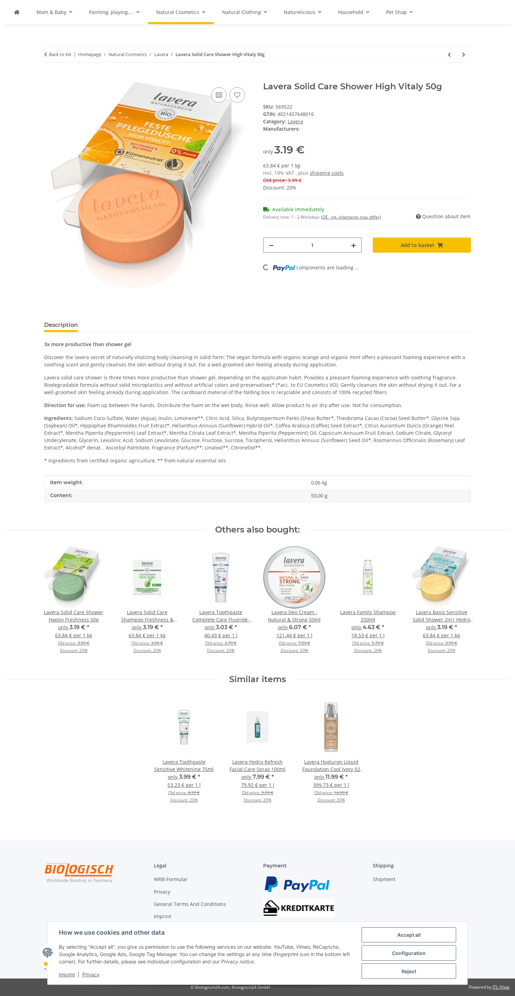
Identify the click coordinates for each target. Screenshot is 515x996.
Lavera (295, 121)
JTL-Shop (501, 987)
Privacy (90, 974)
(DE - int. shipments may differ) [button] (351, 217)
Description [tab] (61, 325)
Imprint (67, 974)
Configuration (409, 953)
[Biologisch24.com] (17, 12)
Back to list (60, 54)
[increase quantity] (353, 245)
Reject (408, 971)
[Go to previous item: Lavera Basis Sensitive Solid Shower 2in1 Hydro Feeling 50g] (449, 54)
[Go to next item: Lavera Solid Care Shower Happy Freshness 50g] (463, 54)
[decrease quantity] (271, 245)
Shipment (384, 879)
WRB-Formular (171, 879)
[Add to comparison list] (219, 95)
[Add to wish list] (237, 95)
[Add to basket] (49, 78)
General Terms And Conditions (190, 904)
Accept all (409, 935)
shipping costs (327, 173)
